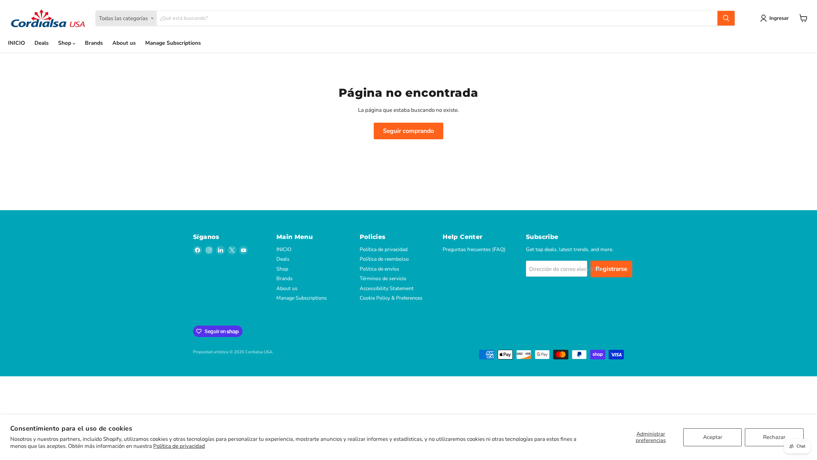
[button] (775, 18)
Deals (41, 43)
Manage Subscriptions (173, 43)
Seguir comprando (408, 131)
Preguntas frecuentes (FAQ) (474, 249)
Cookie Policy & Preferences (391, 298)
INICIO (16, 43)
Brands (94, 43)
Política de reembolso (384, 259)
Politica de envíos (379, 268)
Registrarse (611, 269)
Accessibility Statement (387, 288)
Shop (65, 43)
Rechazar (774, 437)
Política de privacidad (179, 446)
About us (124, 43)
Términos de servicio (383, 278)
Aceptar (712, 437)
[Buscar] (726, 18)
